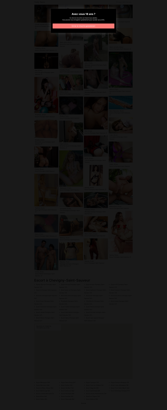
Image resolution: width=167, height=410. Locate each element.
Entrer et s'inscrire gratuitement (83, 26)
